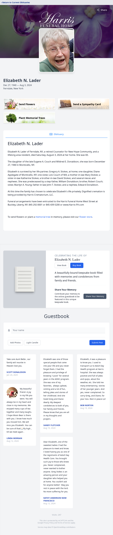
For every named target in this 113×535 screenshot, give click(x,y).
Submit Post (97, 342)
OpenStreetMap (59, 527)
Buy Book (77, 265)
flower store (85, 216)
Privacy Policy (49, 523)
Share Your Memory (95, 296)
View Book (61, 265)
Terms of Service (64, 523)
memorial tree (42, 216)
